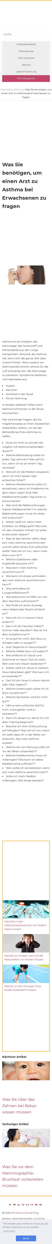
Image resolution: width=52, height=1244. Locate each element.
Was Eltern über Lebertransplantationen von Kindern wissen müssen (25, 925)
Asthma (26, 65)
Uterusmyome (26, 58)
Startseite (6, 89)
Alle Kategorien (26, 78)
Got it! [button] (26, 1238)
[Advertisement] (26, 16)
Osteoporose (26, 51)
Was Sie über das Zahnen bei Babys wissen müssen (19, 1105)
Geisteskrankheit (26, 44)
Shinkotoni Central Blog (25, 1213)
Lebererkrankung (26, 71)
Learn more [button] (9, 1231)
